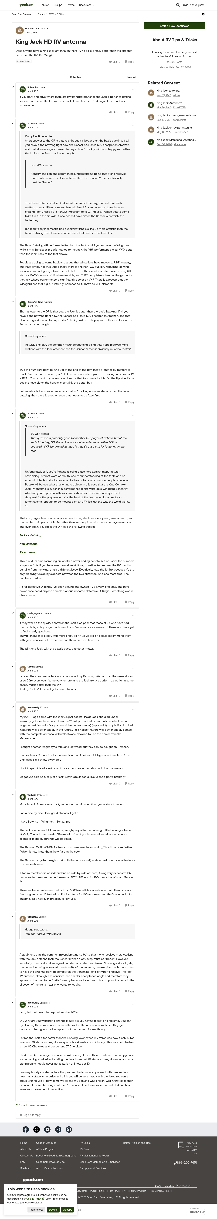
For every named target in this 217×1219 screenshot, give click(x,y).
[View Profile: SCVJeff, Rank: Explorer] (23, 126)
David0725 (179, 107)
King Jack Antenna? (169, 103)
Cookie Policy (33, 1198)
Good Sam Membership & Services (100, 1161)
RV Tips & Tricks (57, 14)
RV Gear (84, 1149)
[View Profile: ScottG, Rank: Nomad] (23, 669)
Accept (67, 1209)
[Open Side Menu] (13, 5)
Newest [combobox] (133, 77)
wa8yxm (31, 795)
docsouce (180, 144)
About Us (25, 1149)
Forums (41, 14)
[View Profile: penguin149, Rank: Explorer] (151, 117)
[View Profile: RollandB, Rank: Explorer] (23, 89)
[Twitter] (36, 1129)
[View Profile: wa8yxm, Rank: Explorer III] (23, 797)
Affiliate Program (45, 1149)
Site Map (25, 1168)
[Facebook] (26, 1129)
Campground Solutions (93, 1168)
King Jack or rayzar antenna (174, 127)
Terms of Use (114, 1191)
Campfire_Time (35, 302)
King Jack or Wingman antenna (176, 115)
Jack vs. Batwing (30, 535)
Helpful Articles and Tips (137, 1142)
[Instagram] (58, 1129)
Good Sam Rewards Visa (50, 1161)
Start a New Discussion (174, 25)
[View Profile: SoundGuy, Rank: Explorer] (23, 919)
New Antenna (28, 543)
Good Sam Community (23, 14)
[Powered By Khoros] (197, 1211)
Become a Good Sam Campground (56, 1155)
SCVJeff (31, 123)
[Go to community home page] (26, 5)
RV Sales (85, 1142)
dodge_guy (33, 1002)
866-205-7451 (187, 1162)
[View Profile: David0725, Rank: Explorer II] (151, 105)
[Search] (178, 5)
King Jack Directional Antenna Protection (175, 140)
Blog (158, 1186)
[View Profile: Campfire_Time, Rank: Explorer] (23, 304)
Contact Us (26, 1155)
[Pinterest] (69, 1129)
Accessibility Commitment (135, 1191)
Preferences (36, 1209)
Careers (169, 1186)
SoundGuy (32, 917)
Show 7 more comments (33, 1105)
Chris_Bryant (34, 613)
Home (23, 1142)
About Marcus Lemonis (49, 1168)
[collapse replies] (13, 87)
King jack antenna (168, 90)
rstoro (176, 95)
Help (78, 1209)
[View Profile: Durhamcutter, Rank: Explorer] (20, 30)
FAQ (22, 1161)
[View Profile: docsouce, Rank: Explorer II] (151, 142)
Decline (53, 1209)
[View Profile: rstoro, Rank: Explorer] (151, 93)
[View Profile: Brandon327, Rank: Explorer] (151, 129)
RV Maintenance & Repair (94, 1155)
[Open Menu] (203, 14)
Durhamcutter (32, 28)
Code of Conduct (46, 1142)
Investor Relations (97, 1191)
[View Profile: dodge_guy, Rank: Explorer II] (23, 1005)
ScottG (31, 666)
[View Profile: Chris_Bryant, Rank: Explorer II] (23, 615)
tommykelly (33, 707)
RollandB (32, 87)
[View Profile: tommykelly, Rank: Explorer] (23, 709)
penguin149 (179, 119)
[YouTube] (47, 1129)
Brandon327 (181, 132)
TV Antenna (27, 552)
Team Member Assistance (161, 1191)
